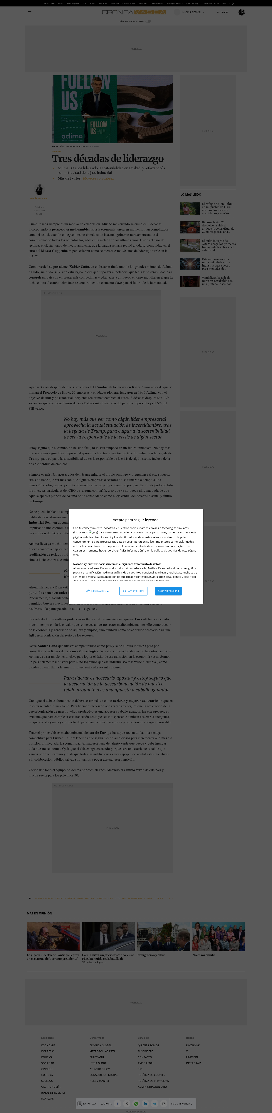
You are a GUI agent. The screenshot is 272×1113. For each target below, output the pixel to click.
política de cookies (166, 550)
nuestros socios (128, 528)
